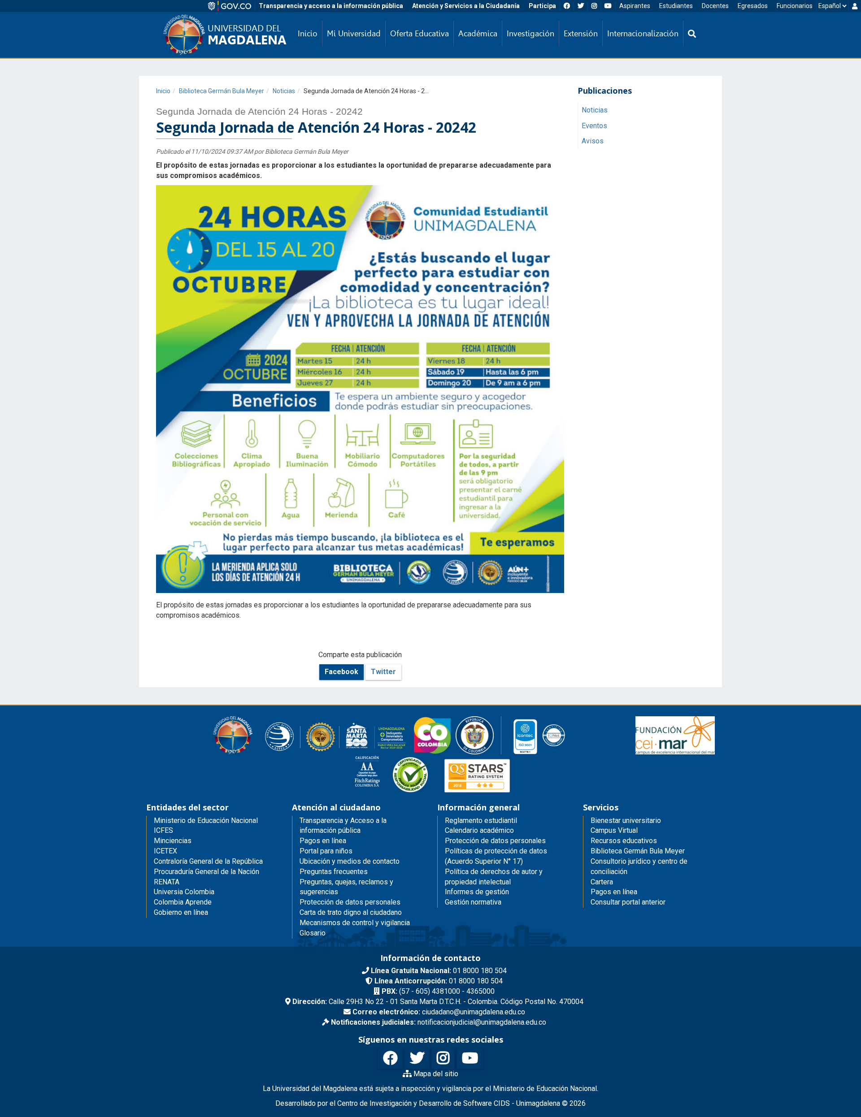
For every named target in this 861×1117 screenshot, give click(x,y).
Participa (542, 5)
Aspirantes (634, 5)
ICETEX (165, 851)
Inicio (163, 91)
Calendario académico (479, 830)
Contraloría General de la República (208, 861)
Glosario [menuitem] (313, 933)
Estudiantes (676, 5)
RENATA (166, 882)
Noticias (284, 91)
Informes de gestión (477, 892)
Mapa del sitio (435, 1073)
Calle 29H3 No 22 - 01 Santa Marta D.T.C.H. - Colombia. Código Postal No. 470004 (437, 1001)
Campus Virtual (614, 830)
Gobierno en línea (181, 912)
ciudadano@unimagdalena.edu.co (438, 1012)
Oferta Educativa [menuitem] (419, 33)
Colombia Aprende (183, 902)
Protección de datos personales (495, 840)
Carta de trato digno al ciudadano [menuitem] (351, 912)
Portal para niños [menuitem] (326, 851)
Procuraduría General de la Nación (206, 871)
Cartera (602, 882)
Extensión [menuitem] (581, 33)
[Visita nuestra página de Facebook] (390, 1058)
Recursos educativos (624, 840)
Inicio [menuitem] (307, 33)
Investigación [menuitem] (530, 33)
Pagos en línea (614, 892)
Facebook (341, 671)
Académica (477, 33)
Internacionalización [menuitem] (642, 33)
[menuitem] (691, 34)
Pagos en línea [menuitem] (323, 840)
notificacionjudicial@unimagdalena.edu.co (438, 1022)
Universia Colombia (184, 892)
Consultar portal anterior (628, 902)
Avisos (593, 141)
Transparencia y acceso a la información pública (331, 5)
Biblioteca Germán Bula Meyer (221, 91)
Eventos (594, 125)
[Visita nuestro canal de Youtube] (470, 1058)
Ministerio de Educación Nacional (206, 820)
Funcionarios (795, 5)
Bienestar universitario (626, 820)
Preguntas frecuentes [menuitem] (334, 871)
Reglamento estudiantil (481, 820)
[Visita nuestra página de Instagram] (443, 1058)
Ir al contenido (23, 6)
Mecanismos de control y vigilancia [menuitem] (355, 922)
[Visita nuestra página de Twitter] (417, 1058)
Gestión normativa (473, 902)
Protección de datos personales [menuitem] (350, 902)
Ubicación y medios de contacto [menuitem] (350, 861)
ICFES (163, 830)
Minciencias (172, 840)
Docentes (715, 5)
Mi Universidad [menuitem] (354, 33)
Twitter (383, 671)
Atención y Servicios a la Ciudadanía (466, 5)
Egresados (753, 5)
